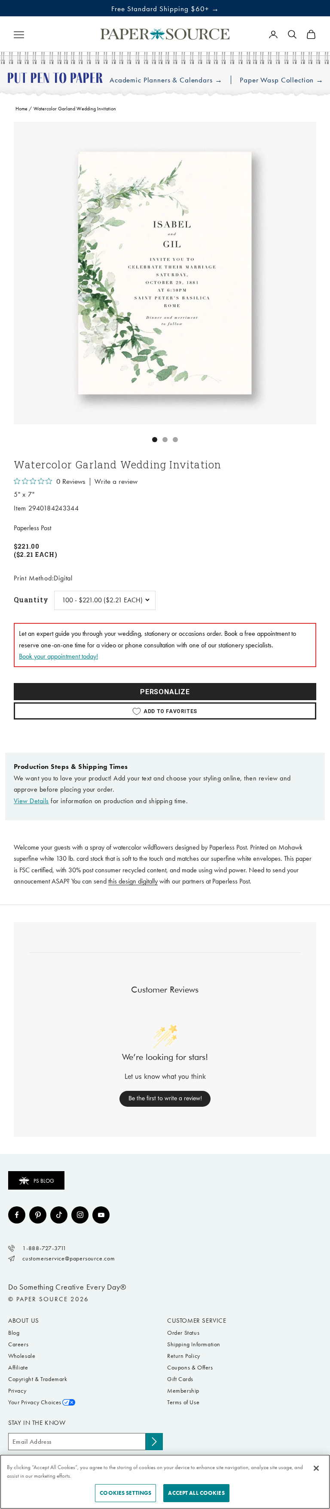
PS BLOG (44, 1181)
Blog (13, 1332)
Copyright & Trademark (37, 1379)
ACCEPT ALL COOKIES (196, 1493)
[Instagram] (80, 1215)
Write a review (116, 482)
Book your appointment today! (58, 656)
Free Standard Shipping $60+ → (165, 8)
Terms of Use (183, 1402)
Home (21, 109)
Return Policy (183, 1356)
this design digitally (133, 881)
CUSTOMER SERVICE (196, 1320)
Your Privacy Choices (34, 1402)
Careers (18, 1344)
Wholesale (21, 1356)
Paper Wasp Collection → (282, 80)
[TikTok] (58, 1215)
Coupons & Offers (190, 1367)
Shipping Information (193, 1344)
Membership (183, 1390)
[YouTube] (101, 1215)
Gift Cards (180, 1379)
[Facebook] (16, 1215)
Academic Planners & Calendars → (166, 80)
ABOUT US (23, 1320)
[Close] (316, 1468)
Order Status (183, 1332)
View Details (31, 801)
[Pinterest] (37, 1215)
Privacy (17, 1390)
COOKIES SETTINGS (125, 1493)
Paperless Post (32, 528)
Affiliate (18, 1367)
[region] (165, 273)
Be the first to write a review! (165, 1098)
